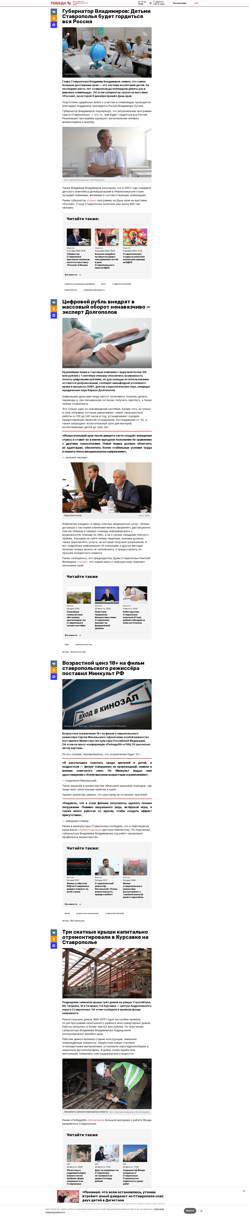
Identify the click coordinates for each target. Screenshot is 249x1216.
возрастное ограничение (88, 913)
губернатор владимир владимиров (79, 284)
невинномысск (70, 290)
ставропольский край (121, 284)
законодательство (83, 644)
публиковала (96, 1120)
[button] (68, 1196)
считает (82, 561)
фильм (67, 913)
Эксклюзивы (179, 3)
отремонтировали (90, 829)
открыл (91, 200)
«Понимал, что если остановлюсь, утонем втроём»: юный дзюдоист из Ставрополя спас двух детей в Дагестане (123, 1196)
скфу (66, 644)
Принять (190, 1211)
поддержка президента (94, 290)
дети (103, 284)
